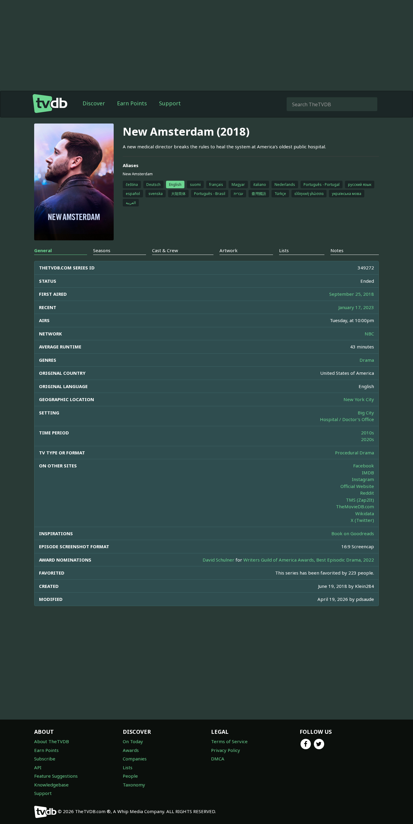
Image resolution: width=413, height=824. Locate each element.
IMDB (368, 473)
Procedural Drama (354, 453)
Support (170, 103)
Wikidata (364, 513)
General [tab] (43, 250)
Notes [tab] (336, 250)
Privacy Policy (225, 750)
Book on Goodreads (352, 533)
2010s (367, 433)
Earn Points (132, 103)
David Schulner (218, 560)
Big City (366, 413)
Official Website (357, 486)
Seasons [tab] (101, 250)
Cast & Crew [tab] (165, 250)
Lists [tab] (284, 250)
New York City (358, 399)
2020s (367, 439)
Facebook (363, 466)
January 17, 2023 (356, 307)
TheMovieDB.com (355, 506)
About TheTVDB (51, 741)
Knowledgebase (51, 785)
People (130, 776)
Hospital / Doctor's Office (347, 419)
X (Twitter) (362, 520)
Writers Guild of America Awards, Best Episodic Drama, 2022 (308, 560)
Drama (366, 360)
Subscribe (44, 759)
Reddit (367, 493)
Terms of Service (229, 741)
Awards (131, 750)
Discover (94, 103)
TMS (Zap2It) (360, 500)
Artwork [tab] (229, 250)
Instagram (363, 479)
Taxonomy (134, 785)
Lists (127, 767)
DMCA (217, 759)
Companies (135, 759)
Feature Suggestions (56, 776)
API (37, 767)
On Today (133, 741)
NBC (369, 334)
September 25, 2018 (351, 294)
